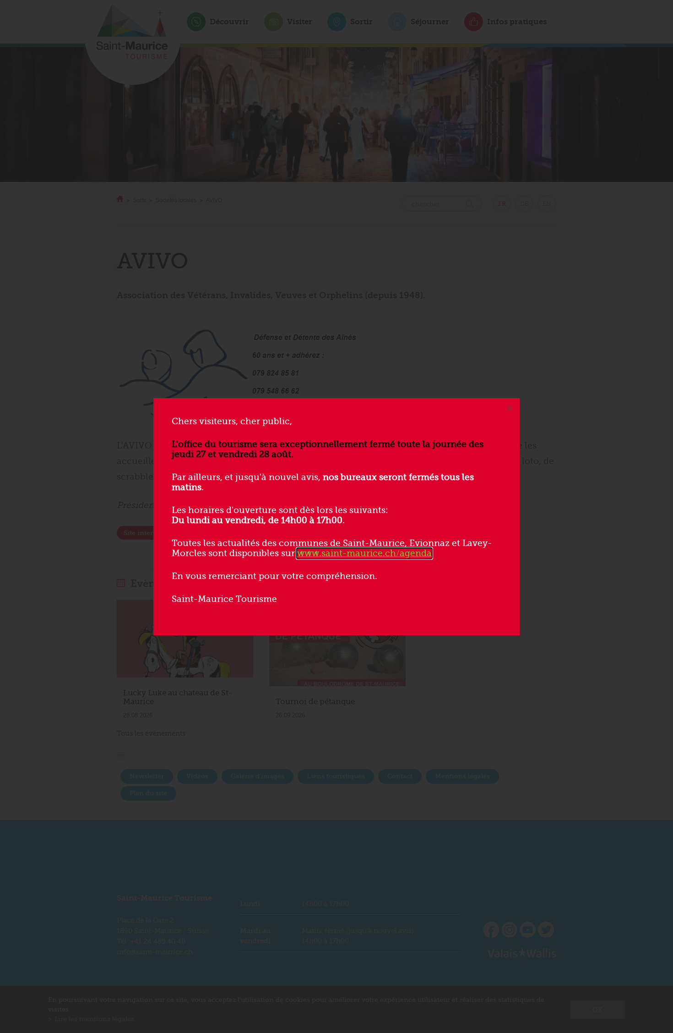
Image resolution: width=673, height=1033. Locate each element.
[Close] (509, 408)
